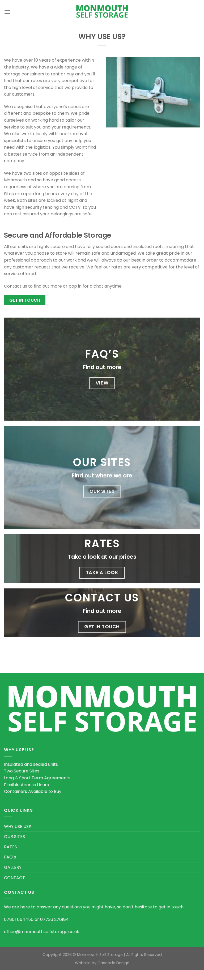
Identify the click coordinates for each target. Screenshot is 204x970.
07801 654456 (18, 919)
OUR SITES (14, 837)
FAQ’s (10, 857)
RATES (10, 847)
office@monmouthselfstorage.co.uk (41, 932)
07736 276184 (54, 919)
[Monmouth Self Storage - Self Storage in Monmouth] (102, 12)
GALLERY (13, 867)
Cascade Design (113, 962)
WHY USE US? (17, 826)
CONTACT (14, 878)
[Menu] (7, 11)
